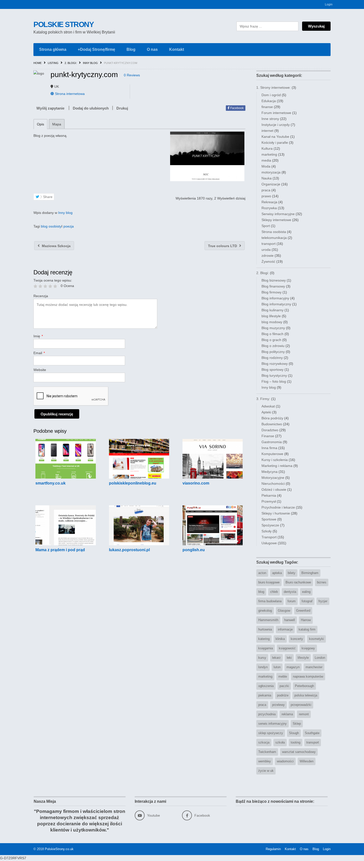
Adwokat (268, 406)
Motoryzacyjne (272, 478)
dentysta (290, 592)
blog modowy (271, 322)
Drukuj (122, 108)
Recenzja (40, 296)
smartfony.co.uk (50, 483)
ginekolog (265, 610)
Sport (265, 226)
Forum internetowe (276, 113)
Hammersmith (268, 620)
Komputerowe (272, 454)
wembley (264, 761)
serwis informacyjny (272, 723)
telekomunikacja (274, 238)
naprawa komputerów (308, 676)
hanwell (289, 620)
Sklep (297, 723)
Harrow (306, 620)
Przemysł (268, 501)
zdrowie (267, 256)
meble (282, 676)
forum (291, 601)
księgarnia (265, 648)
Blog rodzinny (272, 358)
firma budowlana (270, 601)
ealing (306, 592)
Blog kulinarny (272, 310)
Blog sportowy (272, 370)
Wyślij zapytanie (50, 108)
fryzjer (322, 601)
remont (304, 714)
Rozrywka (269, 208)
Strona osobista (273, 232)
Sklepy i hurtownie (275, 513)
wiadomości (285, 761)
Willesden (306, 761)
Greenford (303, 610)
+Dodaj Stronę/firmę (96, 49)
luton (277, 667)
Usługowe (269, 543)
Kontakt (176, 49)
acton (262, 573)
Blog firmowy (271, 292)
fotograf (307, 601)
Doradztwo (269, 430)
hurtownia (265, 629)
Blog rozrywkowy (274, 364)
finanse (267, 107)
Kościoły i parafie (274, 142)
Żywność (268, 261)
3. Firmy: (263, 399)
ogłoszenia (266, 686)
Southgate (312, 733)
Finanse (267, 436)
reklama (287, 714)
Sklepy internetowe (276, 220)
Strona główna (52, 49)
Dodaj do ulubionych (91, 108)
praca (265, 190)
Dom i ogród (271, 95)
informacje (285, 629)
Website (39, 370)
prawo (266, 196)
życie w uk (266, 771)
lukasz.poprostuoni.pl (129, 550)
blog (261, 592)
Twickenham (267, 752)
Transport (269, 537)
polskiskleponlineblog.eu (132, 483)
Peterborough (304, 686)
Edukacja (268, 101)
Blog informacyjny (275, 298)
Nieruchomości (273, 484)
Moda (265, 166)
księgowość (287, 648)
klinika (280, 639)
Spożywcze (270, 525)
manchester (314, 667)
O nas (152, 49)
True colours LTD (223, 246)
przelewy (278, 705)
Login (329, 4)
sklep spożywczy (270, 733)
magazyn (293, 667)
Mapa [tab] (56, 124)
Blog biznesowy (273, 280)
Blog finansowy (273, 286)
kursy (262, 658)
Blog (131, 49)
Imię (38, 336)
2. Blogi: (71, 62)
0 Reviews (132, 75)
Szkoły (266, 531)
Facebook (237, 108)
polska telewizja (305, 695)
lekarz (276, 658)
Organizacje (270, 184)
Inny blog (90, 62)
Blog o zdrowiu (273, 346)
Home (37, 62)
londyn (263, 667)
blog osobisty (51, 226)
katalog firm (307, 629)
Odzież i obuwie (273, 489)
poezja (68, 226)
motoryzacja (271, 172)
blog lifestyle (271, 316)
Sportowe (268, 519)
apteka (277, 573)
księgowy (308, 648)
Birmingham (309, 573)
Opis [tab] (40, 124)
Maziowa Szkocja (56, 246)
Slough (294, 733)
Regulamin (273, 849)
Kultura (267, 148)
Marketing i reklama (276, 466)
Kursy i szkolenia (274, 460)
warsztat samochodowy (299, 752)
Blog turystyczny (274, 375)
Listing (53, 62)
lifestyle (303, 658)
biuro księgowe (269, 582)
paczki (284, 686)
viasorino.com (195, 483)
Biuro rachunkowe (298, 582)
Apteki (266, 412)
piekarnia (264, 695)
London (320, 658)
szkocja (263, 742)
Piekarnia (268, 495)
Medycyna (269, 472)
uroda (266, 250)
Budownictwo (271, 424)
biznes (321, 582)
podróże (282, 695)
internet (267, 131)
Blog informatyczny (276, 304)
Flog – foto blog (273, 381)
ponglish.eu (193, 550)
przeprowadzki (301, 705)
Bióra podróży (272, 418)
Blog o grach (271, 340)
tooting (295, 742)
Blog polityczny (273, 352)
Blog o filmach (272, 334)
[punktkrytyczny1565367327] (207, 156)
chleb (274, 592)
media (266, 160)
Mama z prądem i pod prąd (60, 550)
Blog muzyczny (273, 328)
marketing (269, 154)
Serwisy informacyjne (278, 214)
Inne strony (270, 119)
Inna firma (269, 448)
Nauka (266, 178)
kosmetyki (316, 639)
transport (268, 244)
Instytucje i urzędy (275, 125)
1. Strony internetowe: (273, 87)
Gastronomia (271, 442)
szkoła (280, 742)
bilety (291, 573)
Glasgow (284, 610)
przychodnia (267, 714)
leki (289, 658)
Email (39, 353)
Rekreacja (269, 202)
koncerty (297, 639)
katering (264, 639)
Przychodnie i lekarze (278, 507)
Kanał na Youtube (275, 137)
